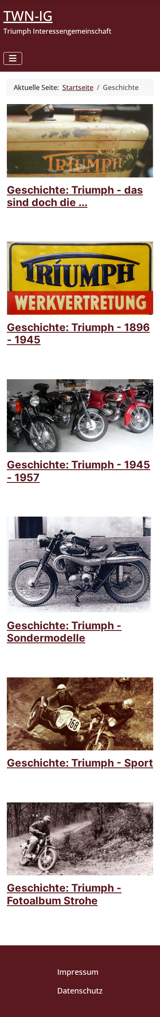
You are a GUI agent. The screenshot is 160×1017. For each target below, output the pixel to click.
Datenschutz (80, 990)
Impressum (78, 972)
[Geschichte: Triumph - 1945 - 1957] (80, 415)
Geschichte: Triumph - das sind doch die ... (75, 196)
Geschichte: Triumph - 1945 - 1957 (78, 470)
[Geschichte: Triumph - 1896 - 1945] (80, 277)
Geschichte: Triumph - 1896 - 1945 (78, 333)
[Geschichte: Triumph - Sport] (80, 713)
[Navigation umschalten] (12, 58)
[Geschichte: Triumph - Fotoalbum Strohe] (80, 838)
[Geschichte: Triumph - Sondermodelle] (80, 564)
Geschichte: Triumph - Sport (80, 762)
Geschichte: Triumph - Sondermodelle (64, 631)
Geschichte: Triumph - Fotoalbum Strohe (64, 894)
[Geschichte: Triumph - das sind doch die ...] (80, 140)
